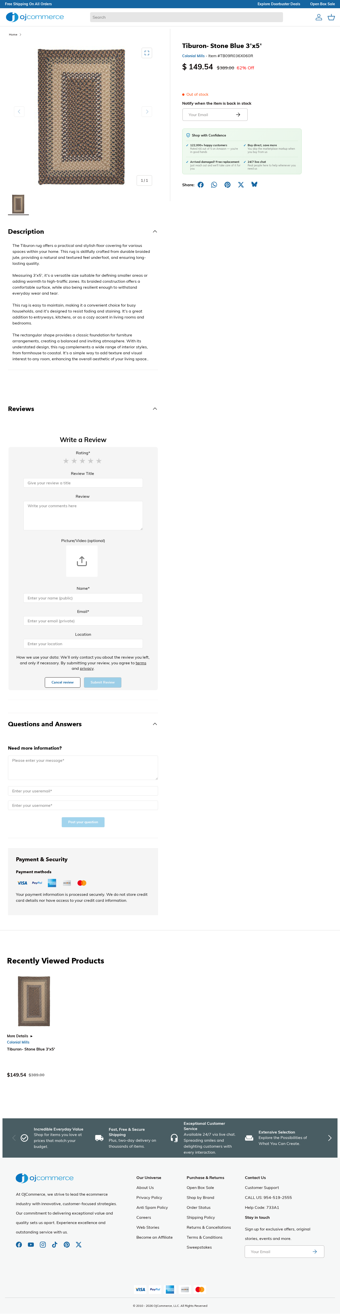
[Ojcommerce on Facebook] (19, 1242)
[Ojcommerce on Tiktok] (55, 1242)
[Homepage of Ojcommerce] (35, 17)
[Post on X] (240, 184)
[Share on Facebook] (200, 184)
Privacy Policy (149, 1197)
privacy (87, 668)
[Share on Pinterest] (227, 184)
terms (141, 662)
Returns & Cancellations (209, 1227)
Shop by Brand (200, 1197)
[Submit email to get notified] (237, 115)
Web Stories (147, 1227)
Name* (83, 588)
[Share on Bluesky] (254, 184)
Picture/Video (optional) (83, 540)
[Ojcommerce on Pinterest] (67, 1242)
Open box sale (322, 4)
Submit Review (103, 682)
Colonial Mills (193, 56)
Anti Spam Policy (152, 1207)
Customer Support (262, 1187)
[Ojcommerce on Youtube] (31, 1242)
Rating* (83, 452)
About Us (145, 1187)
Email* (83, 611)
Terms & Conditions (205, 1237)
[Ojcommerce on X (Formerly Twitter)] (78, 1242)
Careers (143, 1217)
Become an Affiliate (154, 1237)
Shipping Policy (201, 1217)
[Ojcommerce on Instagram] (43, 1242)
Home (13, 34)
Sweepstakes (199, 1247)
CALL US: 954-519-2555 (268, 1197)
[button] (66, 460)
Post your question (83, 822)
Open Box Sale (200, 1187)
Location (83, 634)
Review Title (82, 473)
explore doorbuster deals (279, 4)
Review (83, 496)
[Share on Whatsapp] (214, 184)
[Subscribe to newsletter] (314, 1252)
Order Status (199, 1207)
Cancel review (63, 682)
